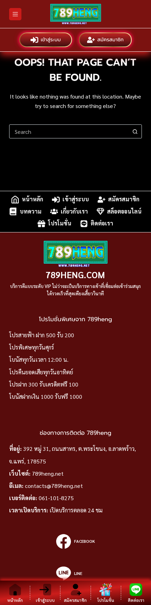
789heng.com (75, 274)
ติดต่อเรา (102, 223)
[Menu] (15, 14)
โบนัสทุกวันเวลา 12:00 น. (38, 359)
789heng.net (48, 473)
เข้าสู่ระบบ (51, 39)
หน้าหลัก (32, 199)
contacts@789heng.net (54, 485)
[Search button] (135, 131)
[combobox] (68, 131)
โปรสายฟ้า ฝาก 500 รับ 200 (41, 335)
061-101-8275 (56, 498)
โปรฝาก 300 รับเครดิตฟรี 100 (43, 384)
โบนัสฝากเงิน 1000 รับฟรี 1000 (45, 396)
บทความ (30, 211)
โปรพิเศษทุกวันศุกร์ (31, 347)
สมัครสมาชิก (110, 39)
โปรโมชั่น (59, 223)
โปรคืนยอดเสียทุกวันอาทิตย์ (41, 372)
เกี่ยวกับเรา (74, 211)
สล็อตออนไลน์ (124, 211)
